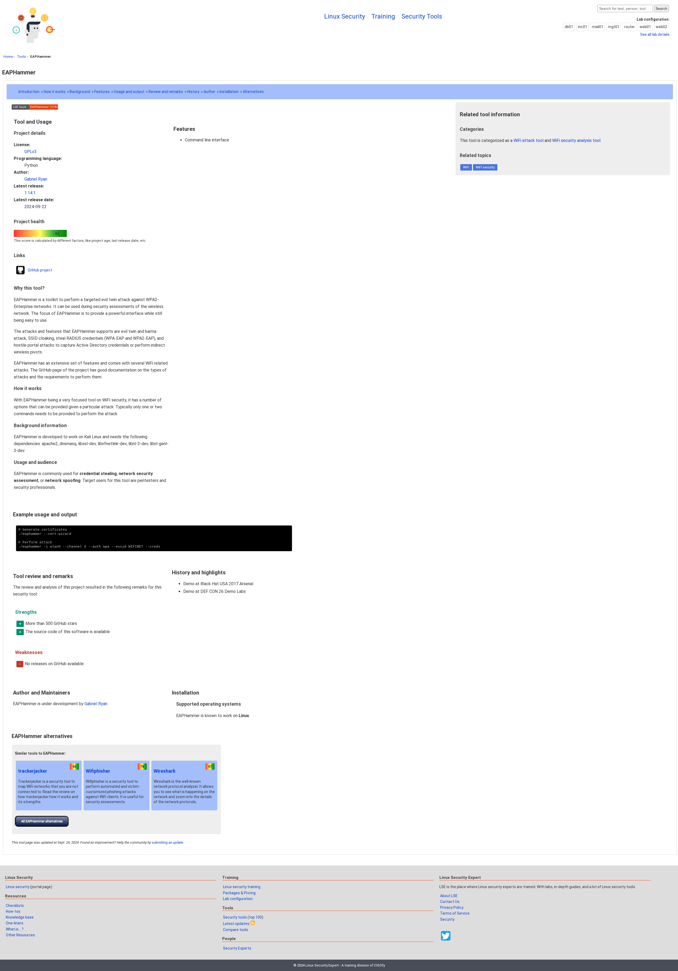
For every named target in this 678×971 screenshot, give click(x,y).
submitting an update (167, 842)
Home (8, 57)
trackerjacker (32, 771)
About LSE (449, 896)
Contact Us (450, 902)
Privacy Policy (451, 907)
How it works (54, 92)
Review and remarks (166, 92)
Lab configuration (238, 899)
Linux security (17, 887)
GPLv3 (30, 151)
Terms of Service (455, 913)
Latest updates (236, 923)
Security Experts (237, 948)
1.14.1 (29, 192)
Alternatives (253, 92)
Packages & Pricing (239, 893)
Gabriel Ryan (35, 179)
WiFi (466, 167)
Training (383, 16)
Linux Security (344, 16)
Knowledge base (20, 917)
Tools (21, 57)
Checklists (15, 905)
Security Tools (422, 16)
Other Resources (20, 935)
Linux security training (241, 887)
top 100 (255, 917)
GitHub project (40, 270)
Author (209, 92)
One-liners (14, 923)
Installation (229, 92)
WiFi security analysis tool (576, 140)
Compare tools (235, 930)
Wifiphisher (98, 771)
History (193, 92)
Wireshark (164, 771)
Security (447, 919)
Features (102, 92)
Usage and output (129, 92)
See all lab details (655, 34)
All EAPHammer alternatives (42, 821)
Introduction (29, 92)
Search (661, 8)
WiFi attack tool (528, 140)
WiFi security (485, 167)
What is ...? (15, 929)
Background (80, 92)
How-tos (13, 911)
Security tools (235, 917)
